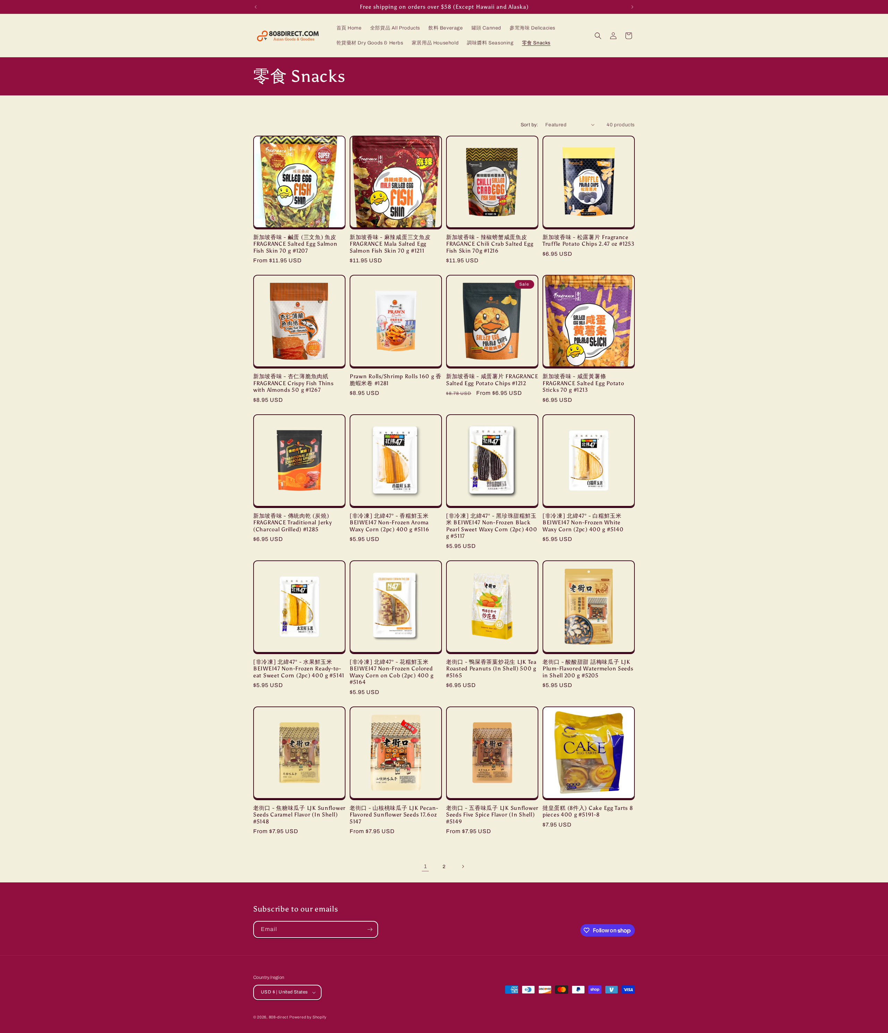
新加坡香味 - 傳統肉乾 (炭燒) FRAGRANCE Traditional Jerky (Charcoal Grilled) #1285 (292, 523)
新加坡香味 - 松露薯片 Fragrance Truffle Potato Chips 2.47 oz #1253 (588, 240)
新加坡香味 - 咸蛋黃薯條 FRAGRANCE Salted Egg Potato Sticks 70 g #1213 (583, 383)
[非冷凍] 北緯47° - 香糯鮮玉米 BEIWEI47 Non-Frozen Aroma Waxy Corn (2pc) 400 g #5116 (389, 523)
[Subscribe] (369, 929)
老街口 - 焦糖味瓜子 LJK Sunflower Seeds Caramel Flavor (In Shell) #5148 (299, 815)
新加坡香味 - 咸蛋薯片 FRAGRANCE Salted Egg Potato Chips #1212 (492, 379)
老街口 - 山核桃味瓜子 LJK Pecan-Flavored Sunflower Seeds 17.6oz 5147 (394, 815)
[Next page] (462, 866)
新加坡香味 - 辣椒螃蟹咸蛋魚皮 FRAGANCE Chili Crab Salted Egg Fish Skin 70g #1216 (489, 244)
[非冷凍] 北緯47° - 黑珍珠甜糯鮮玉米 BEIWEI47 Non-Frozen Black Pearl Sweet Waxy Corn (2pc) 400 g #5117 (491, 526)
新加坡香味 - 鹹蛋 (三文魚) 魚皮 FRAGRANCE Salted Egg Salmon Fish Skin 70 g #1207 (295, 244)
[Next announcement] (632, 7)
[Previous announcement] (255, 7)
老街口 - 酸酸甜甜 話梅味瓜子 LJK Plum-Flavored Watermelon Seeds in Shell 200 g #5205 (588, 669)
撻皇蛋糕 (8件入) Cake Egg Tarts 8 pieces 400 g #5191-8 (588, 811)
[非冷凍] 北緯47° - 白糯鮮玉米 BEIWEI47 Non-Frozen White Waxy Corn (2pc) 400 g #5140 (583, 523)
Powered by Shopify (308, 1017)
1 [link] (425, 866)
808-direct (278, 1017)
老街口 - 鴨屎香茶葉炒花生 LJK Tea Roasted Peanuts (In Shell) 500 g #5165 (491, 669)
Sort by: (529, 124)
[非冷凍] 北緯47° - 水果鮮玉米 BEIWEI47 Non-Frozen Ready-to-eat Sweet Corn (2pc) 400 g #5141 (298, 669)
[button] (598, 35)
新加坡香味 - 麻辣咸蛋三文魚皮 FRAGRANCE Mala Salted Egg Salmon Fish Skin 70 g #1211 (390, 244)
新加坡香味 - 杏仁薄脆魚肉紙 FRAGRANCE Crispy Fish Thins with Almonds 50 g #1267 (293, 383)
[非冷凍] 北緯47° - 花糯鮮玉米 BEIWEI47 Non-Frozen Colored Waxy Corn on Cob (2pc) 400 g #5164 (392, 672)
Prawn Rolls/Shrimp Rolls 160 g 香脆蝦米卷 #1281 (396, 379)
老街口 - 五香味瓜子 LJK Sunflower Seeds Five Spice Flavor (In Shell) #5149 (492, 815)
